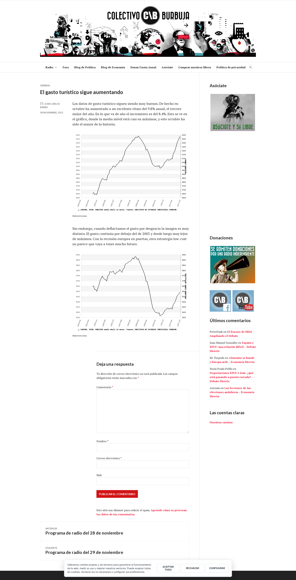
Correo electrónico (109, 458)
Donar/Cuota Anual (143, 67)
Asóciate (167, 67)
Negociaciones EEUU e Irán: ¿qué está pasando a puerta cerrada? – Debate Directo (231, 377)
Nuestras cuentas (221, 422)
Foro (66, 67)
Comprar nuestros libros (194, 67)
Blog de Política (85, 67)
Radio (49, 67)
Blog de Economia (113, 67)
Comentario (104, 387)
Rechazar (192, 568)
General (45, 85)
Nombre (102, 441)
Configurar (217, 568)
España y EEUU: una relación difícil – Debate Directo (233, 347)
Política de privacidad (230, 67)
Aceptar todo (168, 568)
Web (99, 475)
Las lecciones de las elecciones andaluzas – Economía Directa (232, 392)
